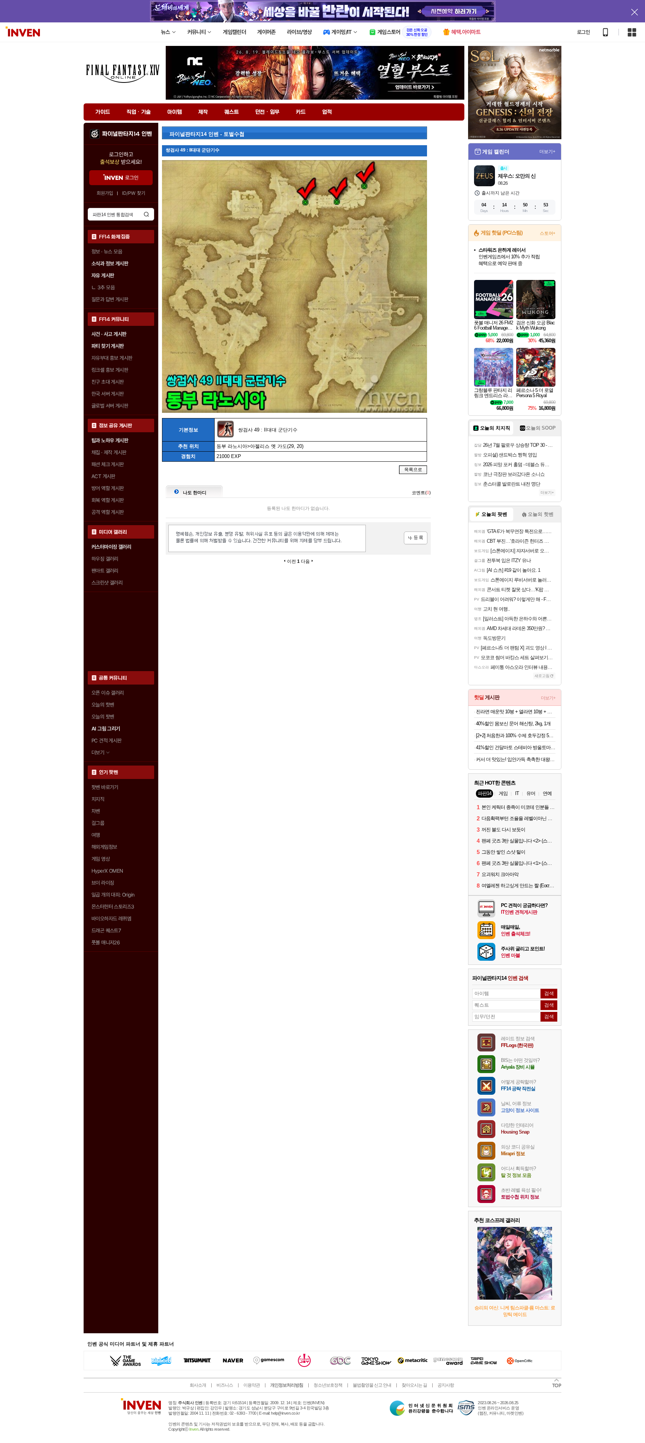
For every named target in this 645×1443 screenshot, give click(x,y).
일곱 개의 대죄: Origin (112, 895)
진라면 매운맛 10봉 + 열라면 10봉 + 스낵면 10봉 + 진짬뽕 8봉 (515, 711)
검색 (146, 214)
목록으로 (413, 469)
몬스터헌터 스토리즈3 (112, 907)
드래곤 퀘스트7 (106, 931)
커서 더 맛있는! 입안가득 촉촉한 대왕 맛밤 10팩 (515, 759)
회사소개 (198, 1385)
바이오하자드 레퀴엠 (111, 919)
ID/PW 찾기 (133, 193)
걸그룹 (97, 823)
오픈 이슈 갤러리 (107, 693)
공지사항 (445, 1385)
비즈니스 (224, 1385)
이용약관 (251, 1385)
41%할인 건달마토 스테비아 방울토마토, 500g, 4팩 (515, 747)
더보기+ (547, 151)
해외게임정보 (104, 847)
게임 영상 (100, 859)
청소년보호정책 (328, 1385)
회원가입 (105, 193)
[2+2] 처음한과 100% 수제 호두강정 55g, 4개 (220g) (515, 735)
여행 (95, 835)
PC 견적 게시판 (106, 741)
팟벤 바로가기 (104, 787)
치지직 (97, 799)
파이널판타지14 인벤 (127, 134)
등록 (415, 538)
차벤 (95, 811)
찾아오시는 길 (414, 1385)
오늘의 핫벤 (102, 705)
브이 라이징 (102, 883)
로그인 (583, 32)
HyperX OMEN (107, 871)
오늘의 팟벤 (102, 717)
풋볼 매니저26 (105, 942)
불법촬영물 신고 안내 (372, 1385)
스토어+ (547, 233)
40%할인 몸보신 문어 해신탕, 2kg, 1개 (513, 723)
